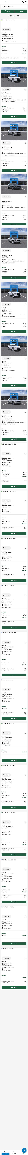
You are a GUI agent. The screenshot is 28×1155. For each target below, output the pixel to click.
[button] (14, 62)
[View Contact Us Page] (23, 2)
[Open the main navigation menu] (2, 2)
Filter (21, 11)
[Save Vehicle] (25, 30)
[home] (6, 1)
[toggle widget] (24, 1150)
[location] (26, 2)
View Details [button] (14, 62)
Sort (8, 11)
